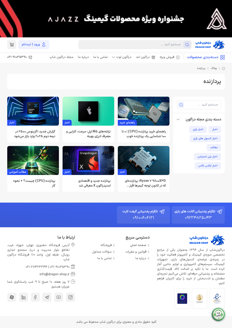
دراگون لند (143, 57)
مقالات (214, 148)
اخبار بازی (198, 129)
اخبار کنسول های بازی (205, 138)
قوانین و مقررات (136, 251)
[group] (116, 18)
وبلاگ (214, 68)
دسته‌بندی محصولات (202, 57)
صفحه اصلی (138, 245)
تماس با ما (100, 57)
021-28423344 (36, 267)
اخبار (215, 129)
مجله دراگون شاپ (61, 57)
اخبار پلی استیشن (208, 157)
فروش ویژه (167, 57)
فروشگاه (106, 245)
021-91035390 (60, 267)
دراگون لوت (123, 57)
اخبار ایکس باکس (208, 166)
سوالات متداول (102, 251)
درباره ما (83, 57)
